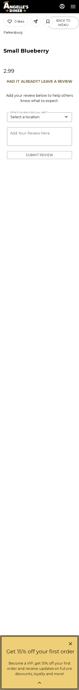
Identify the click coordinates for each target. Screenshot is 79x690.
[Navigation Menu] (73, 6)
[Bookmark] (48, 21)
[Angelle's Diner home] (23, 6)
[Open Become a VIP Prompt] (39, 682)
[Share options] (35, 21)
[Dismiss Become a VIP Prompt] (70, 643)
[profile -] (62, 6)
